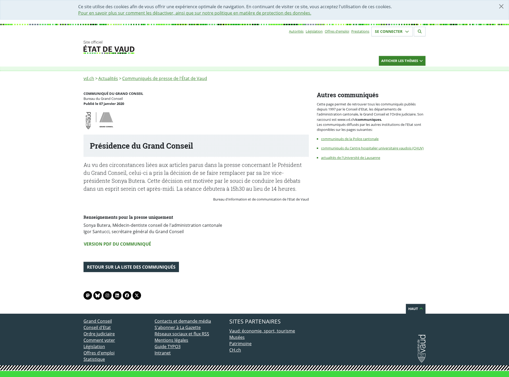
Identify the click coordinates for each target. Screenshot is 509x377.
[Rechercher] (419, 31)
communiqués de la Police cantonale (350, 138)
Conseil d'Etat (97, 327)
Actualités (108, 78)
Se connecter (389, 31)
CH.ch (235, 350)
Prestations (360, 31)
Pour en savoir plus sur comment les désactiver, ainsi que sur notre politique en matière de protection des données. (194, 13)
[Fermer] (501, 6)
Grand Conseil (98, 321)
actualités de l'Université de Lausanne (350, 157)
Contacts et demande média (183, 321)
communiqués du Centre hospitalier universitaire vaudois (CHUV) (372, 148)
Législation (314, 31)
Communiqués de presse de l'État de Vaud (164, 78)
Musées (237, 337)
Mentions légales (171, 340)
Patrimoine (240, 344)
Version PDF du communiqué (117, 244)
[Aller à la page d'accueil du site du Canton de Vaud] (152, 47)
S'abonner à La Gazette (178, 327)
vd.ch (89, 78)
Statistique (94, 359)
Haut (413, 308)
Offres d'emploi (337, 31)
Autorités (296, 31)
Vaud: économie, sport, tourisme (262, 331)
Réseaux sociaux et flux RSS (182, 334)
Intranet (163, 353)
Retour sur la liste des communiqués (131, 267)
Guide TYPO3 (168, 346)
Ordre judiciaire (99, 334)
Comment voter (99, 340)
